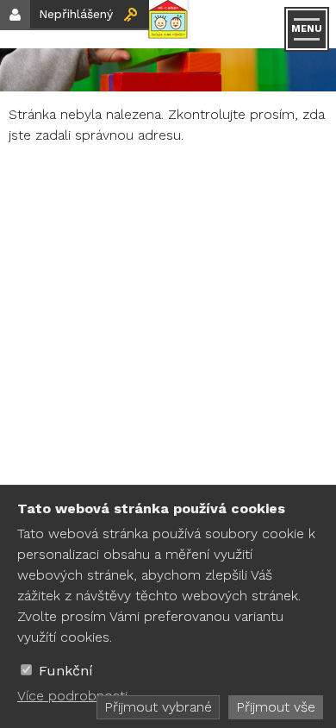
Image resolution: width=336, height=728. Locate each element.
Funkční (66, 670)
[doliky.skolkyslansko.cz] (168, 24)
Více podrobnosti (72, 695)
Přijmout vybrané (158, 707)
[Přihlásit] (130, 14)
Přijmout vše (275, 707)
